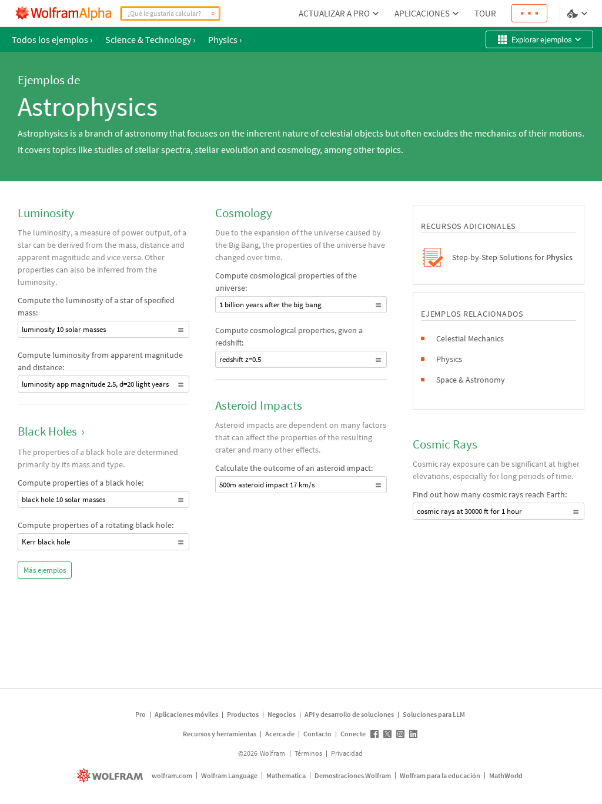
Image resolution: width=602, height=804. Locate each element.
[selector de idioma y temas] (578, 13)
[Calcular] (213, 13)
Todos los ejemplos (52, 39)
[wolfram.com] (111, 775)
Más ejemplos (45, 570)
